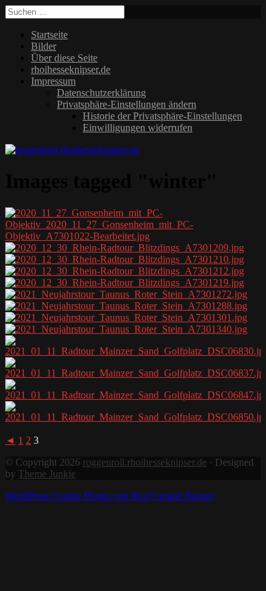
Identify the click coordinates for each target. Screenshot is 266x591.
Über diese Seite (64, 57)
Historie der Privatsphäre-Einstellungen (162, 115)
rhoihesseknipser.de (70, 69)
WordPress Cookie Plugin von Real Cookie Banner (109, 495)
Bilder (43, 46)
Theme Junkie (47, 473)
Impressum (53, 81)
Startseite (49, 34)
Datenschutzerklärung (101, 92)
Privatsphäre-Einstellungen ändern (126, 104)
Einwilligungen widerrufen (137, 127)
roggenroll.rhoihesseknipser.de (145, 462)
